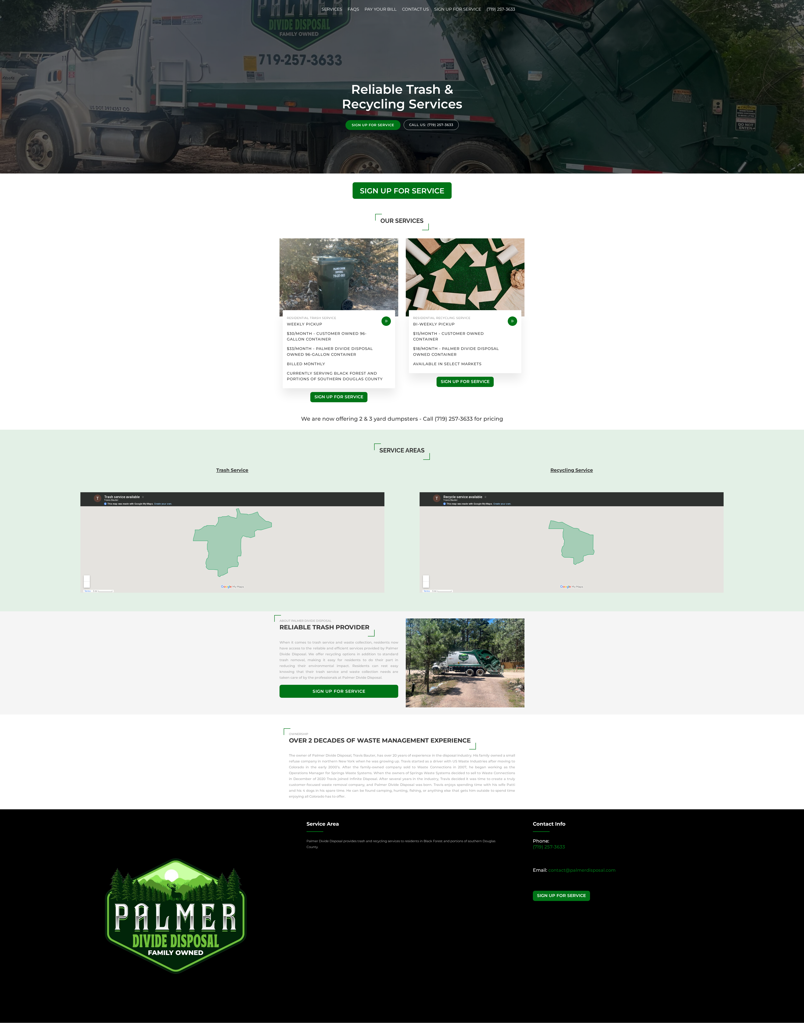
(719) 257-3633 (501, 10)
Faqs (353, 10)
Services (332, 10)
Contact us (415, 10)
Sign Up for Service (402, 190)
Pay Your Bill (381, 10)
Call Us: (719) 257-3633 (431, 125)
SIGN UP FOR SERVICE (373, 125)
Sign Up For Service (457, 10)
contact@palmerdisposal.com (582, 870)
